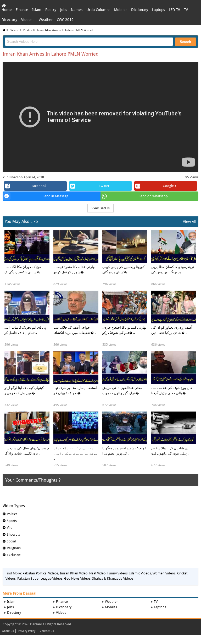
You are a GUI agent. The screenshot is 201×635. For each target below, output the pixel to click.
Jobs (63, 10)
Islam (36, 10)
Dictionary (139, 10)
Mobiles (120, 10)
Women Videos (164, 573)
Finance (22, 10)
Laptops (158, 10)
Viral (10, 528)
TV (186, 10)
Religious (14, 548)
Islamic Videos (140, 573)
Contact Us (47, 631)
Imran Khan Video (74, 573)
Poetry (50, 10)
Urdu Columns (98, 10)
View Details (101, 208)
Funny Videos (117, 573)
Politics (27, 29)
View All (189, 222)
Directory (9, 20)
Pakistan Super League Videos (40, 578)
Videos (27, 20)
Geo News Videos (77, 578)
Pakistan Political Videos (40, 573)
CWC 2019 (65, 20)
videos (14, 29)
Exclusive (14, 555)
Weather (46, 20)
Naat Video (97, 573)
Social (11, 541)
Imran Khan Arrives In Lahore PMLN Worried (65, 29)
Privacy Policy (26, 631)
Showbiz (13, 534)
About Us (8, 631)
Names (76, 10)
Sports (12, 521)
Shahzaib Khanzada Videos (112, 578)
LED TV (174, 10)
